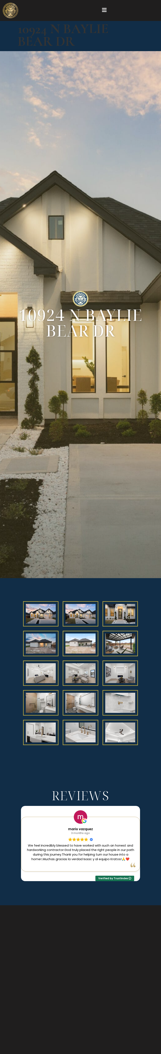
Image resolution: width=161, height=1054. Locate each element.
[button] (104, 10)
